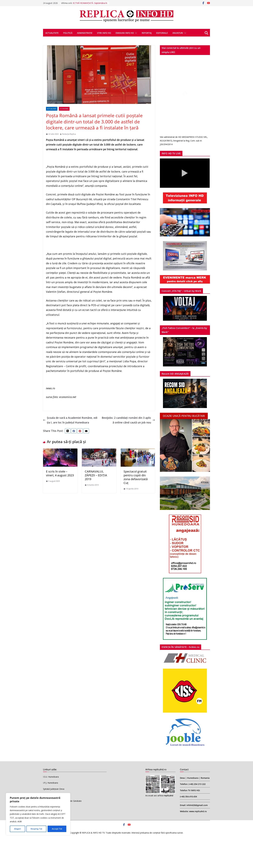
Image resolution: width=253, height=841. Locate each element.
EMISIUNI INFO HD (125, 33)
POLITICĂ (67, 33)
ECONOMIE (64, 109)
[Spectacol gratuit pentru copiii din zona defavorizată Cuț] (138, 451)
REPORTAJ (147, 33)
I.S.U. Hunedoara (51, 776)
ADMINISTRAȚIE (84, 33)
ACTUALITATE (52, 33)
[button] (135, 33)
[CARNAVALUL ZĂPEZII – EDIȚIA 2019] (99, 451)
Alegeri (17, 828)
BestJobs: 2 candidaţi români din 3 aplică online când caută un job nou (126, 420)
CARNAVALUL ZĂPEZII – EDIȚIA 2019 (96, 475)
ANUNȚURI (177, 33)
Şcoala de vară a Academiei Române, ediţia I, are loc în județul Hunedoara (72, 420)
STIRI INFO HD (104, 33)
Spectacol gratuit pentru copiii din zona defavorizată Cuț (136, 477)
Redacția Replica (69, 134)
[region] (38, 814)
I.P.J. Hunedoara (50, 782)
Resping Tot (36, 828)
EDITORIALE (162, 33)
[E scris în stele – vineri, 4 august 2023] (60, 451)
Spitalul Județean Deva (53, 789)
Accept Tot (57, 828)
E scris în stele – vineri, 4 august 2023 (60, 473)
